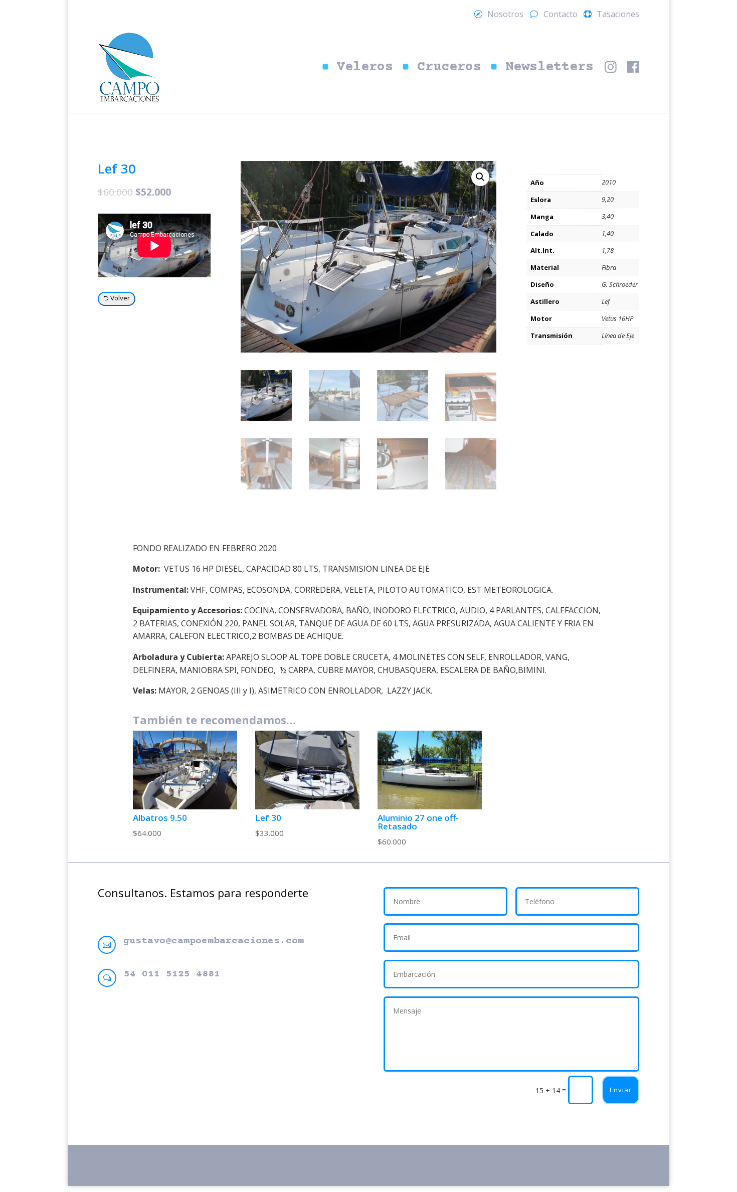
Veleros (365, 67)
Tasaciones (618, 15)
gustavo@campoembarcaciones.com (213, 941)
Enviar (621, 1089)
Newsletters (549, 67)
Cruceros (449, 67)
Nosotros (505, 15)
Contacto (560, 15)
